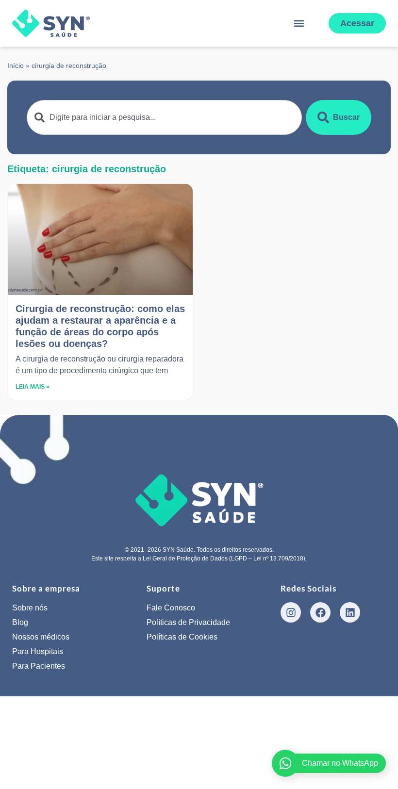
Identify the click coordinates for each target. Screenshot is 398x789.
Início (15, 65)
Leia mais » (33, 386)
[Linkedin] (350, 612)
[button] (299, 24)
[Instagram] (291, 612)
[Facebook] (320, 612)
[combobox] (164, 117)
